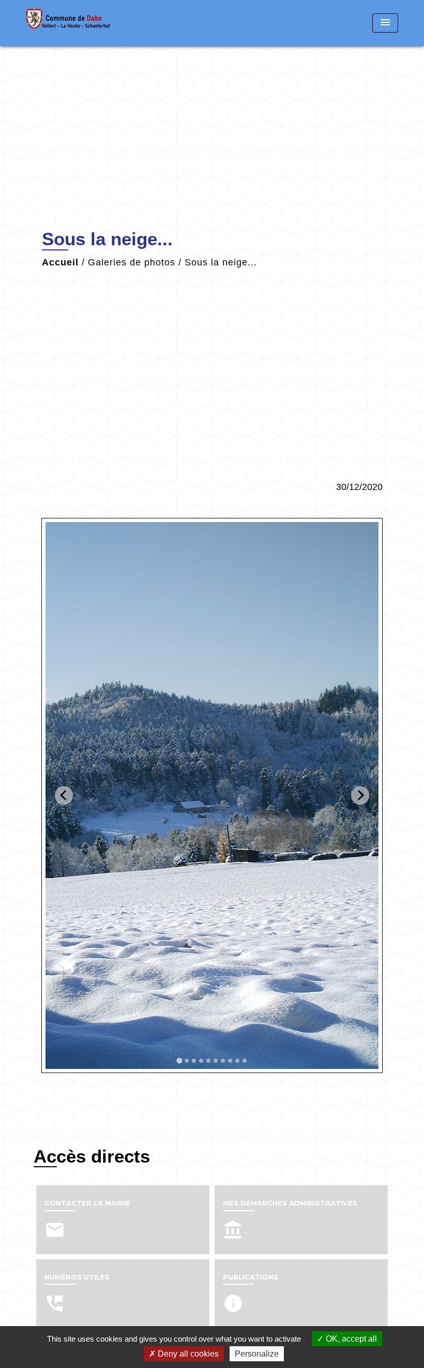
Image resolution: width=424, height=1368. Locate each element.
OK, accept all (350, 1338)
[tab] (179, 1060)
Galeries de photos (131, 262)
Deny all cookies (187, 1353)
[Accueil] (90, 23)
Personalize (257, 1353)
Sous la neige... (221, 262)
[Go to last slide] (64, 795)
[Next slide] (360, 795)
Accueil (60, 262)
